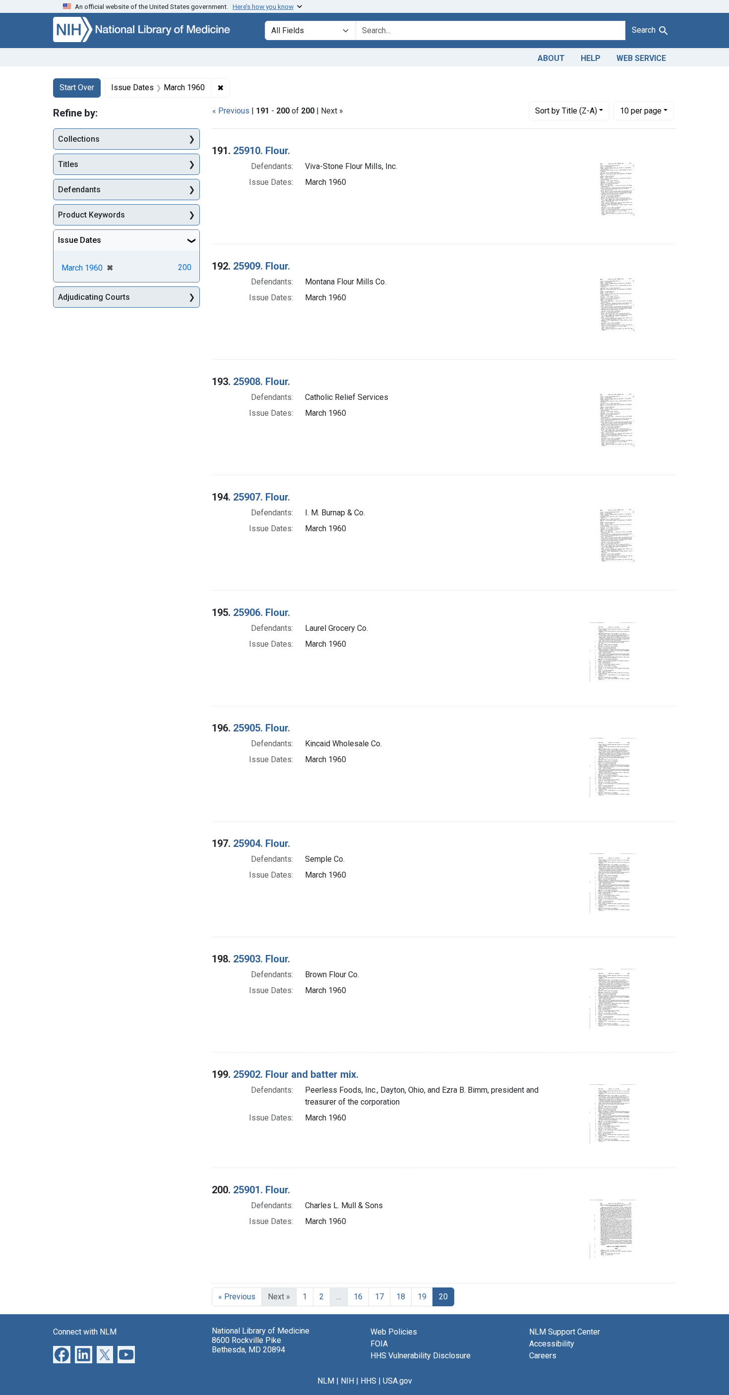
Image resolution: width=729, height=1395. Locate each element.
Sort (566, 110)
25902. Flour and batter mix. (296, 1074)
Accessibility (551, 1343)
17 (379, 1296)
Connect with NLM (85, 1332)
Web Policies (393, 1332)
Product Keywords (91, 215)
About (551, 58)
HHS (368, 1381)
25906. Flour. (261, 612)
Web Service (641, 58)
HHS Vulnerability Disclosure (420, 1355)
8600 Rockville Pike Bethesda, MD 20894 (248, 1345)
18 (400, 1296)
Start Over (77, 87)
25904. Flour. (261, 843)
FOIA (379, 1343)
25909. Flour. (261, 266)
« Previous (230, 110)
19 (422, 1296)
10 (641, 110)
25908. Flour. (261, 382)
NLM (325, 1381)
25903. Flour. (261, 959)
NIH (347, 1381)
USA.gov (397, 1381)
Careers (542, 1355)
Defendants (79, 189)
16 (358, 1296)
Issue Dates (79, 240)
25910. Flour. (261, 151)
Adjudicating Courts (94, 297)
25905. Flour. (261, 728)
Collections (79, 139)
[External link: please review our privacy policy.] (61, 1353)
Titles (68, 164)
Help (591, 58)
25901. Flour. (261, 1190)
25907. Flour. (261, 497)
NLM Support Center (564, 1332)
